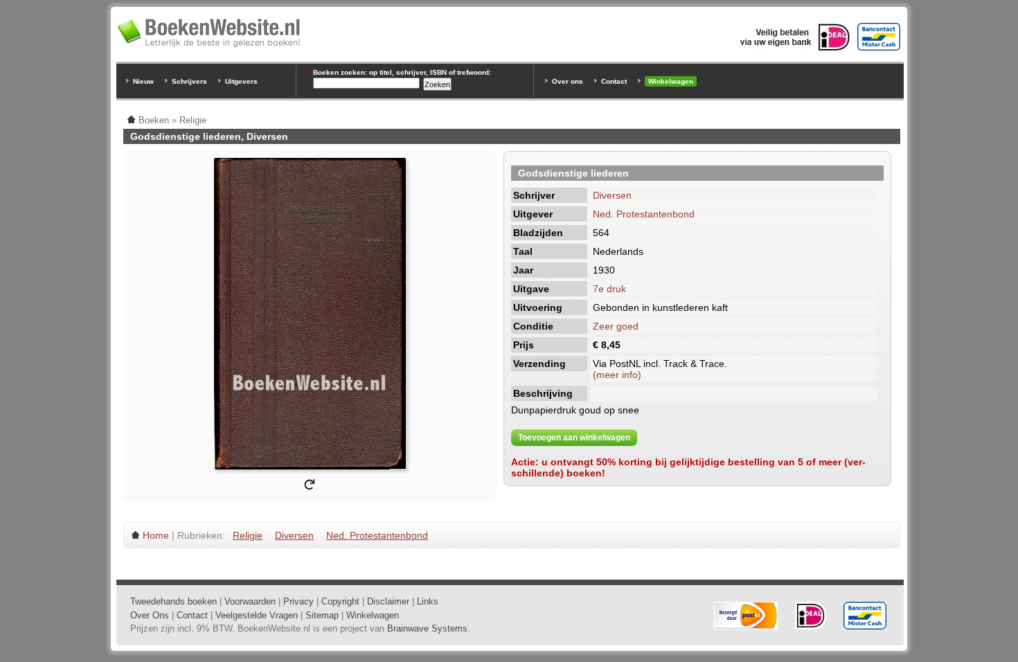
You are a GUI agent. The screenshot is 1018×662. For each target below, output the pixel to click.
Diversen (612, 195)
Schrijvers (189, 81)
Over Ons (149, 615)
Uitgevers (241, 81)
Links (427, 601)
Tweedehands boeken (173, 601)
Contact (614, 81)
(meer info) (617, 374)
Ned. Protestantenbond (644, 214)
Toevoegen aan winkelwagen (574, 437)
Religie (247, 535)
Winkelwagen (670, 81)
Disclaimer (388, 601)
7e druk (609, 288)
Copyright (340, 601)
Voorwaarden (250, 601)
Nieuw (143, 81)
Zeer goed (616, 326)
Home (156, 535)
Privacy (298, 601)
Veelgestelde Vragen (256, 615)
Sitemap (322, 615)
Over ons (567, 81)
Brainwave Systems (427, 628)
